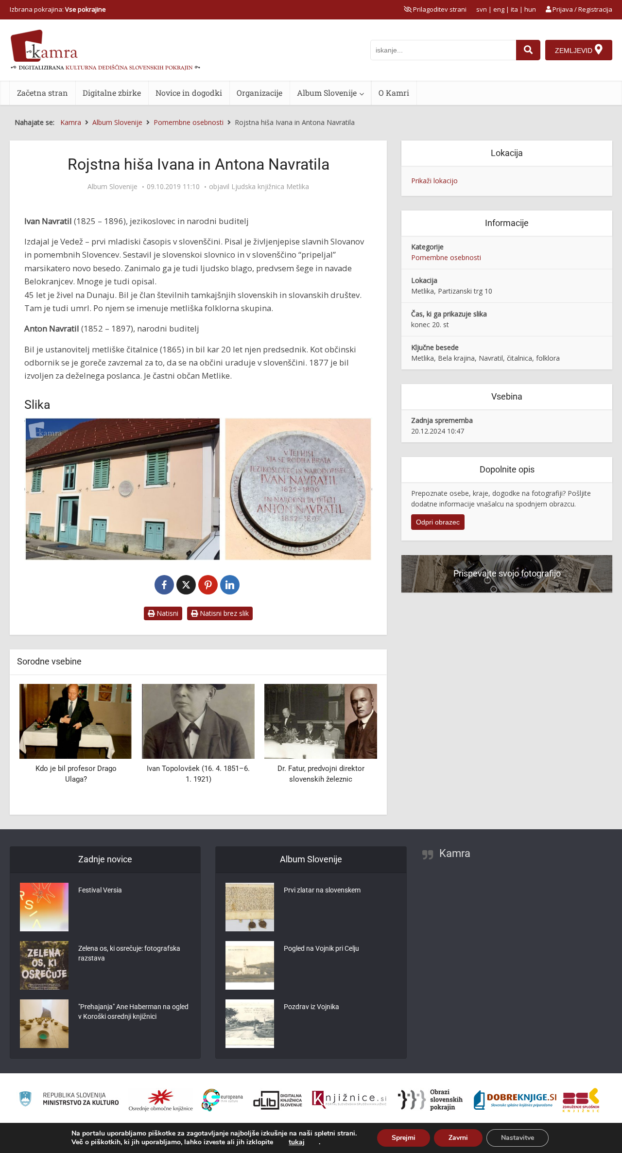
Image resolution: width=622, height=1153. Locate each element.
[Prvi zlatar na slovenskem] (249, 907)
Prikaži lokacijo (434, 180)
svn (481, 9)
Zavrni (458, 1137)
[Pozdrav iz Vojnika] (249, 1023)
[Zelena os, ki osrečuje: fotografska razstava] (44, 965)
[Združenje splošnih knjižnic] (581, 1100)
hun (530, 9)
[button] (353, 746)
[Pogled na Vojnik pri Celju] (249, 965)
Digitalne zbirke (112, 92)
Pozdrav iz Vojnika (311, 1007)
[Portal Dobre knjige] (515, 1100)
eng (498, 9)
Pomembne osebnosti (446, 257)
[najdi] (528, 50)
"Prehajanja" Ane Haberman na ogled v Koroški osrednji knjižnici (133, 1011)
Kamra (454, 853)
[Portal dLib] (278, 1100)
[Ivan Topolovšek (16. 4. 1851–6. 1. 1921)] (198, 720)
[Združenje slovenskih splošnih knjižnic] (349, 1100)
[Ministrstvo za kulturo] (68, 1100)
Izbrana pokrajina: (58, 9)
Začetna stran (42, 92)
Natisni (166, 613)
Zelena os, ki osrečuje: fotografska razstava (129, 953)
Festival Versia (100, 890)
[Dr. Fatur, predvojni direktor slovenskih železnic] (320, 720)
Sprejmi (403, 1137)
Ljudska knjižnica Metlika (270, 186)
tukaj (297, 1142)
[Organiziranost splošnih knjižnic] (160, 1100)
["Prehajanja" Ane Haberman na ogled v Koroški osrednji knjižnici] (44, 1023)
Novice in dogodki (189, 92)
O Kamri (394, 92)
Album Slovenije (327, 92)
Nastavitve (517, 1137)
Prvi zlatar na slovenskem (322, 890)
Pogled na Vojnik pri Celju (321, 948)
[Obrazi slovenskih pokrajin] (430, 1100)
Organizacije (259, 92)
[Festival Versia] (44, 907)
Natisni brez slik (223, 613)
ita (514, 9)
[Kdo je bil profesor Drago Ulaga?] (75, 720)
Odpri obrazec (438, 522)
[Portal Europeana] (222, 1100)
